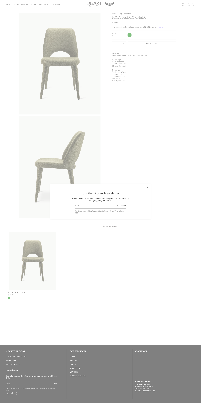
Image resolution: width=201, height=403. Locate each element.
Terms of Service (119, 211)
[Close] (147, 187)
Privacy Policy (108, 211)
